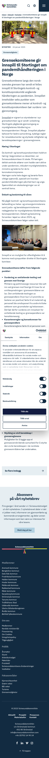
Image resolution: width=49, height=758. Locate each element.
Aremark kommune (10, 568)
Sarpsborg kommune (11, 594)
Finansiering (7, 631)
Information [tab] (24, 337)
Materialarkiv (20, 717)
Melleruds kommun (10, 585)
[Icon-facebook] (17, 743)
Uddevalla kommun (10, 605)
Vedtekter (6, 669)
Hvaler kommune (9, 582)
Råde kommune (8, 591)
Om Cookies (7, 634)
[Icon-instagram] (31, 743)
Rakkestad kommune (11, 588)
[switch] (42, 386)
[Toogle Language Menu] (35, 6)
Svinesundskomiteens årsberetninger (18, 666)
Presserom (34, 715)
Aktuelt (11, 15)
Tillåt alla (24, 411)
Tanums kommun (9, 599)
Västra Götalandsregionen (13, 608)
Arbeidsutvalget (8, 657)
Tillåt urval (24, 418)
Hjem (4, 15)
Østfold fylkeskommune (12, 614)
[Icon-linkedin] (22, 743)
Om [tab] (40, 337)
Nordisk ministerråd (10, 628)
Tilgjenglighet (7, 640)
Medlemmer (7, 625)
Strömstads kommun (11, 597)
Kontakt (33, 717)
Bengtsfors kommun (10, 571)
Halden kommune (9, 579)
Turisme (5, 689)
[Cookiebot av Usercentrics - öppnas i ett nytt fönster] (35, 330)
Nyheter (18, 15)
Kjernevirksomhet (9, 680)
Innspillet (6, 117)
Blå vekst (6, 686)
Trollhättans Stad (9, 602)
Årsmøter (6, 652)
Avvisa (24, 425)
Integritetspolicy (9, 637)
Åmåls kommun (8, 611)
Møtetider (6, 660)
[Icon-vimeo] (26, 743)
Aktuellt (11, 715)
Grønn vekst (7, 683)
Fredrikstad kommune (11, 576)
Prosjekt (22, 715)
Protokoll (6, 663)
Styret (4, 654)
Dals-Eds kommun (9, 573)
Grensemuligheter (9, 692)
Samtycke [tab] (9, 337)
